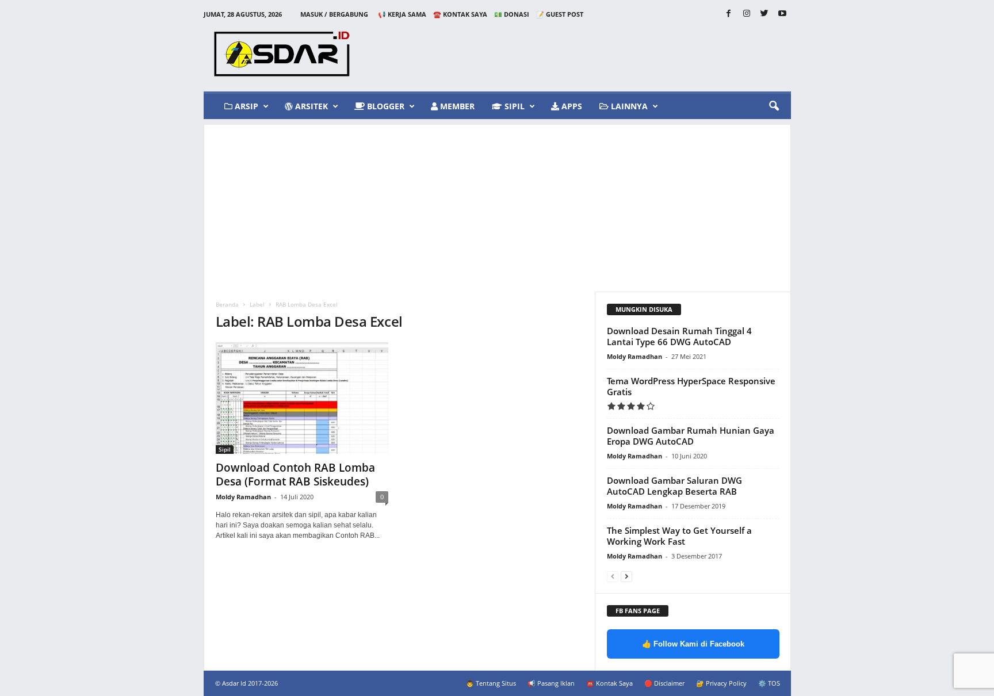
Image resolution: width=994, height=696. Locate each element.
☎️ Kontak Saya (460, 14)
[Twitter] (764, 14)
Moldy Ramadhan (243, 496)
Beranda (227, 304)
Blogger (384, 106)
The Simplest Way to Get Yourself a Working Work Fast (679, 536)
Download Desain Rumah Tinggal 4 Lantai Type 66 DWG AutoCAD (679, 336)
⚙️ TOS (769, 683)
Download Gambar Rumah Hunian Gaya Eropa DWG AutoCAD (690, 436)
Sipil (513, 106)
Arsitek (310, 106)
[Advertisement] (497, 205)
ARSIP (245, 106)
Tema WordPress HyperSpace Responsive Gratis (691, 386)
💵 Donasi (511, 14)
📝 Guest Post (559, 14)
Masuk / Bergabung (334, 14)
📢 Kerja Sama (402, 14)
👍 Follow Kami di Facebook (693, 644)
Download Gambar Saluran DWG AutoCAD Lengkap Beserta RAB (674, 486)
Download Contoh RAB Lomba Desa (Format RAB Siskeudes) (295, 474)
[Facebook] (729, 14)
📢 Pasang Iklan (551, 683)
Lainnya (628, 106)
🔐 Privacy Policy (721, 683)
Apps (570, 106)
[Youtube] (782, 14)
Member (456, 106)
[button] (773, 106)
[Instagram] (747, 14)
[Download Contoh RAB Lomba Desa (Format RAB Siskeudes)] (302, 398)
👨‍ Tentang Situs (491, 683)
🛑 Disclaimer (664, 683)
